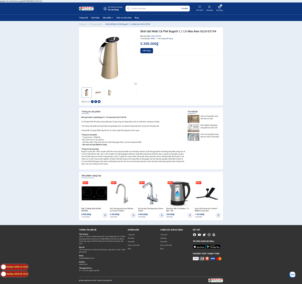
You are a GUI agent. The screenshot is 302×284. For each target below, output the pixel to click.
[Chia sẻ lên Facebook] (92, 101)
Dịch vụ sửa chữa (124, 18)
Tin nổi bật (193, 111)
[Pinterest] (95, 101)
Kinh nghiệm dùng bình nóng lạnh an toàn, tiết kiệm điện (209, 126)
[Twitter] (204, 234)
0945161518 (83, 264)
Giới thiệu (95, 18)
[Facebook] (194, 234)
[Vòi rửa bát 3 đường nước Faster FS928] (151, 193)
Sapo (114, 280)
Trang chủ (83, 18)
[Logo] (215, 280)
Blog (137, 18)
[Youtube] (199, 234)
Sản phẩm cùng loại (91, 175)
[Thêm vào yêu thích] (135, 84)
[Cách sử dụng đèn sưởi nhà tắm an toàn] (193, 119)
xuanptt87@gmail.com (86, 258)
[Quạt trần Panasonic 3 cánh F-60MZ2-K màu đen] (208, 193)
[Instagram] (209, 234)
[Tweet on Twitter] (99, 101)
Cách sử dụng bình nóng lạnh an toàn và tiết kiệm (210, 135)
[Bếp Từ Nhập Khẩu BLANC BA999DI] (94, 193)
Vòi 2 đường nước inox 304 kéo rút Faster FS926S (121, 210)
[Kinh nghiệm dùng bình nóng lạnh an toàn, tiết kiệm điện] (193, 128)
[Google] (214, 234)
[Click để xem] (110, 58)
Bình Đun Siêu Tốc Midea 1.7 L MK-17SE (177, 210)
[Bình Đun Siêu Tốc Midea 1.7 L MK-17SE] (179, 193)
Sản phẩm (107, 18)
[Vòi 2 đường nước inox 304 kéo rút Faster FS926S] (123, 193)
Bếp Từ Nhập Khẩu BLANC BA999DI (91, 210)
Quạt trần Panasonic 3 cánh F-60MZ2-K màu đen (206, 210)
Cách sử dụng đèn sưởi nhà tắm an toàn (209, 117)
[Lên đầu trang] (298, 276)
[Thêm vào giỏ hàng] (105, 215)
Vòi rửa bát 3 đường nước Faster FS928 (150, 210)
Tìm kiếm (184, 8)
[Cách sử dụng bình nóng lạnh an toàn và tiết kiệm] (193, 137)
